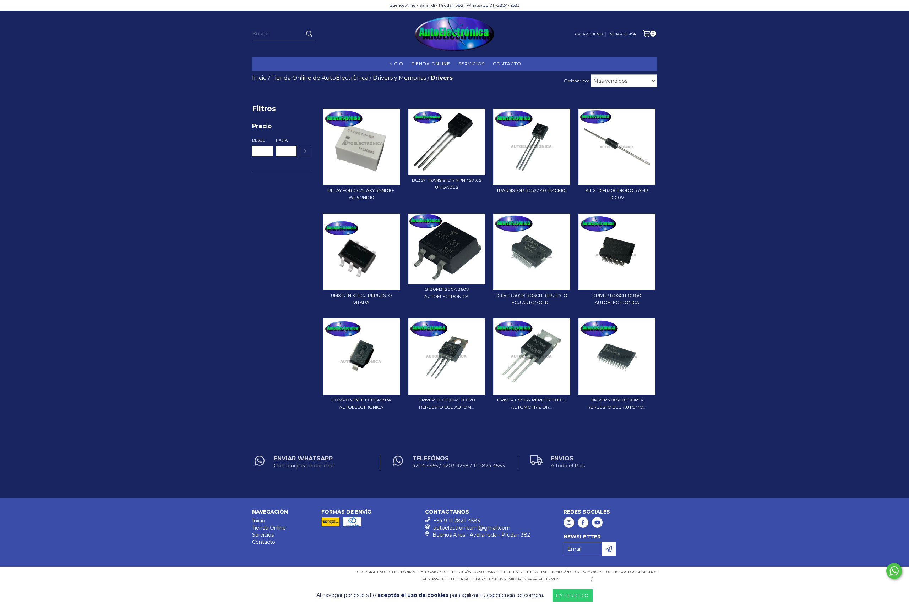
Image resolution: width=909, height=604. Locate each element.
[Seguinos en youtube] (597, 522)
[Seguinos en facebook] (583, 522)
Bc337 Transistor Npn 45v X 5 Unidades (446, 183)
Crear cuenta (589, 34)
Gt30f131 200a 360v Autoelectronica (446, 293)
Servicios (471, 63)
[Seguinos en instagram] (569, 522)
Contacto (507, 63)
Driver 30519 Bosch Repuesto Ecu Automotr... (531, 299)
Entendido (572, 595)
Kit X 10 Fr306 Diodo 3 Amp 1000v (617, 194)
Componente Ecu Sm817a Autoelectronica (361, 403)
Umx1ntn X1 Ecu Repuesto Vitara (361, 299)
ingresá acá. (574, 579)
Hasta (282, 140)
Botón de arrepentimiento (626, 579)
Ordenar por (576, 80)
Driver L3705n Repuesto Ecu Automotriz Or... (531, 403)
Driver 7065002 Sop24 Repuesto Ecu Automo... (617, 403)
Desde (258, 140)
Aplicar (305, 151)
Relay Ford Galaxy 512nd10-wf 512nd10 (361, 194)
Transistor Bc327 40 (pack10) (531, 190)
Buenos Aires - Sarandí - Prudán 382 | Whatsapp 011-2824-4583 (454, 5)
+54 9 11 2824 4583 (457, 520)
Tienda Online (431, 63)
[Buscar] (309, 33)
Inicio (395, 63)
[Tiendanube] (283, 574)
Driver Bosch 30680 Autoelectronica (616, 299)
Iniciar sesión (623, 34)
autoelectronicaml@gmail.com (472, 528)
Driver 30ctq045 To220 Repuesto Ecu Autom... (446, 403)
